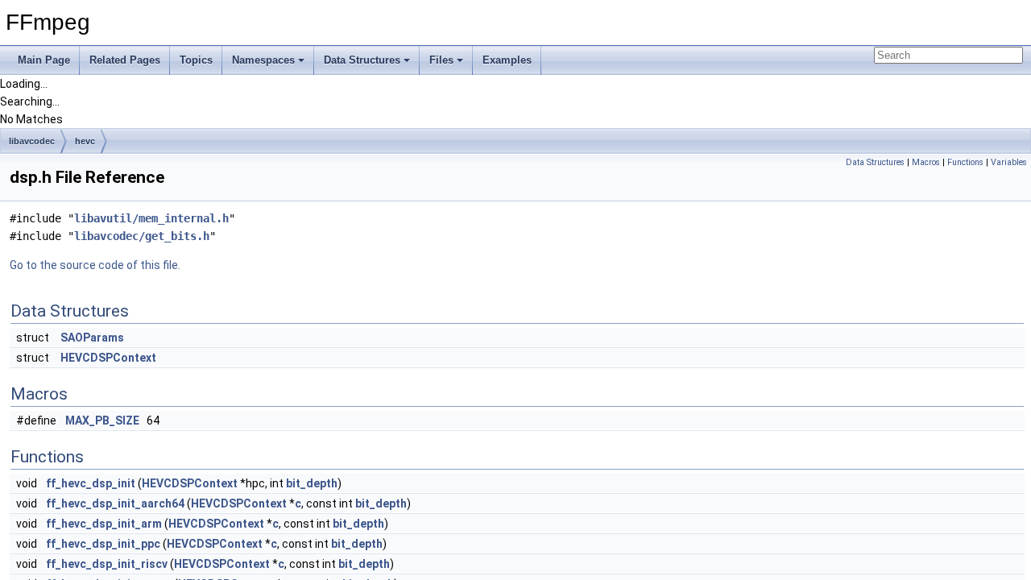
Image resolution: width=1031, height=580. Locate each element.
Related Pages (124, 60)
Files (441, 60)
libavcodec (32, 141)
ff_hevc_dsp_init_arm (104, 523)
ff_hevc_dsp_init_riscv (107, 563)
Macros (926, 162)
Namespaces (263, 60)
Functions (965, 162)
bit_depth (311, 483)
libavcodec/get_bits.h (141, 236)
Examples (507, 60)
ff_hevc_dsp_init (90, 483)
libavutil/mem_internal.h (151, 218)
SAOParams (92, 337)
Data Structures (362, 60)
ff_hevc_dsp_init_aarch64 (115, 503)
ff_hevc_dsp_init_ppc (103, 543)
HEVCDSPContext (108, 357)
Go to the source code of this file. (95, 265)
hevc (85, 141)
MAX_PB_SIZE (102, 420)
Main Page (44, 60)
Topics (196, 60)
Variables (1009, 162)
